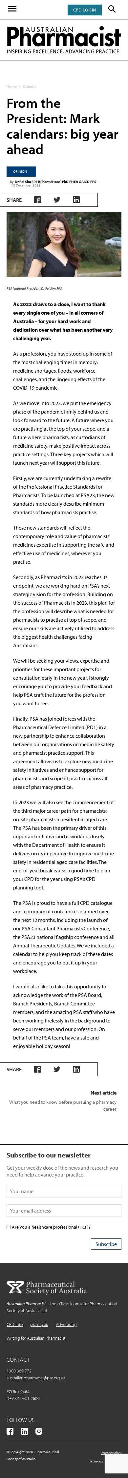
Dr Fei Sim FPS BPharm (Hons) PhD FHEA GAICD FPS (55, 181)
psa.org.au (39, 1324)
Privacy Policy (111, 1452)
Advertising (66, 1324)
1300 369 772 (19, 1371)
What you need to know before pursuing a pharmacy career (63, 1105)
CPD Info (15, 1324)
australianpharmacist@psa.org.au (36, 1378)
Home (12, 86)
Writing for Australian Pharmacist (36, 1338)
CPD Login (84, 10)
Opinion (30, 86)
